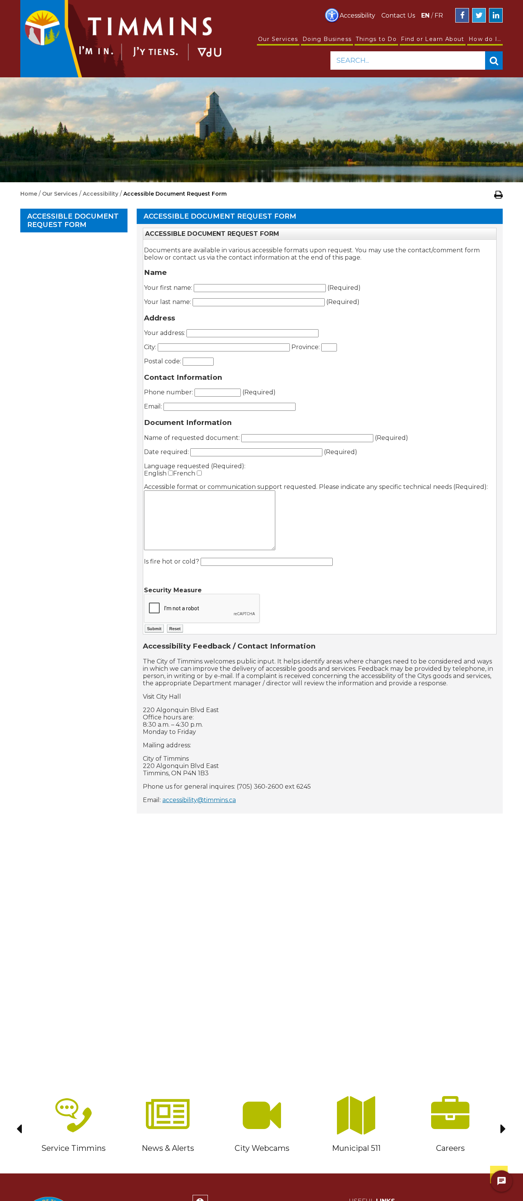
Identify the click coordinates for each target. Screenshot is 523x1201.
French (185, 473)
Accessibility (357, 15)
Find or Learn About (432, 39)
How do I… (485, 39)
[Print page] (498, 194)
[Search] (494, 60)
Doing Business (327, 39)
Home (28, 193)
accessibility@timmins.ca (199, 800)
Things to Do (376, 39)
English (156, 473)
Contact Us (398, 15)
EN (425, 15)
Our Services (278, 39)
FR (439, 15)
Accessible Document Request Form (73, 220)
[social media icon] (462, 15)
